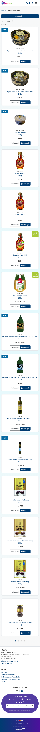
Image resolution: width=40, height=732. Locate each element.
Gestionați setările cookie (10, 679)
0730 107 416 (7, 663)
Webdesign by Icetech (20, 726)
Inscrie (29, 706)
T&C (29, 710)
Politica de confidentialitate (11, 677)
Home (3, 10)
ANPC (3, 682)
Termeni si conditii (8, 675)
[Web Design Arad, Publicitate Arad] (20, 729)
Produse (4, 672)
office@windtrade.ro (10, 661)
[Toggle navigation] (36, 3)
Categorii (18, 16)
